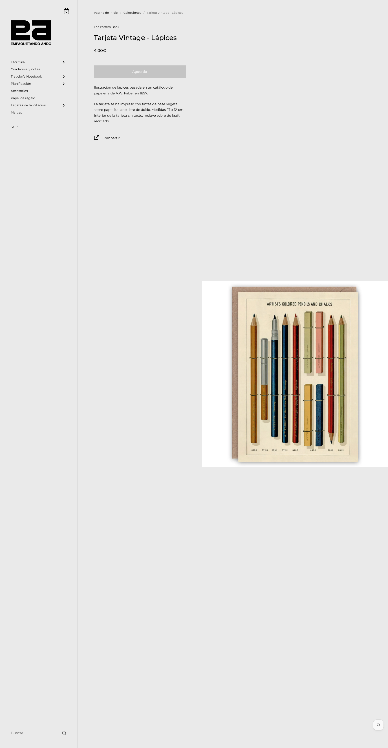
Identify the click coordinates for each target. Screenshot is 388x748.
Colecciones (132, 12)
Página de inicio (106, 12)
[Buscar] (64, 733)
